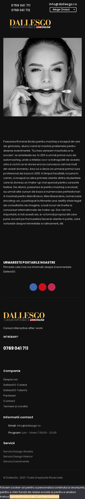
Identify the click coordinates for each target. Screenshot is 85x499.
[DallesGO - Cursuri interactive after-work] (30, 24)
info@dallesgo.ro (63, 4)
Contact (9, 401)
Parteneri (9, 396)
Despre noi (10, 379)
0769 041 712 (20, 10)
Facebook (33, 287)
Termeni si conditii (15, 406)
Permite (15, 497)
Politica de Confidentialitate (39, 497)
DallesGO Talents (15, 390)
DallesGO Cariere (15, 385)
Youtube (42, 287)
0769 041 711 (20, 5)
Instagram (51, 287)
